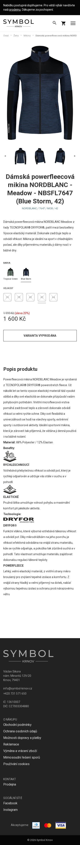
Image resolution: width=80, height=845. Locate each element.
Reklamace (11, 744)
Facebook (10, 803)
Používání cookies (16, 764)
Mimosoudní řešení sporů (21, 757)
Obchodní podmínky (17, 725)
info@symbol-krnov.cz (17, 688)
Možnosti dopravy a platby (22, 738)
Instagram (10, 810)
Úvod (6, 35)
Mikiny (27, 35)
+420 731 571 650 (14, 693)
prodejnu (15, 9)
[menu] (73, 23)
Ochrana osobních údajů (20, 731)
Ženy (16, 35)
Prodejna (9, 784)
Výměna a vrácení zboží (20, 751)
